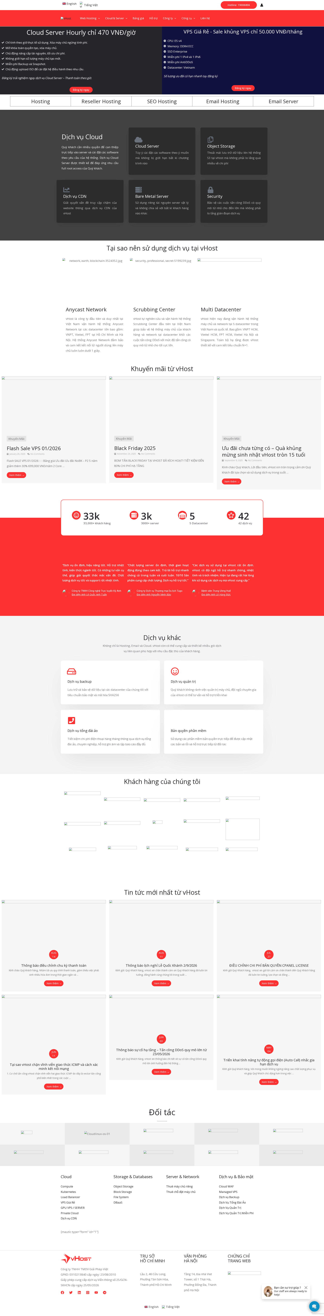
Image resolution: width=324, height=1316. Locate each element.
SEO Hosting (162, 101)
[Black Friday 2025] (161, 403)
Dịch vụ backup (80, 681)
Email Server (283, 101)
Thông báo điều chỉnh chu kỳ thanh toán (53, 965)
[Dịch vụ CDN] (66, 190)
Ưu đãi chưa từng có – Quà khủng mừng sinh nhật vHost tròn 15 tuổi (263, 451)
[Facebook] (62, 1292)
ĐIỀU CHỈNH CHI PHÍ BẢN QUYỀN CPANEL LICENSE (269, 965)
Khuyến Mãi (16, 439)
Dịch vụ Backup (229, 1197)
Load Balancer (70, 1197)
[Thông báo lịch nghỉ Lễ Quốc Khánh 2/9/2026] (161, 927)
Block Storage (123, 1192)
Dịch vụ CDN (74, 196)
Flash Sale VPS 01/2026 (34, 448)
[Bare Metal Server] (138, 190)
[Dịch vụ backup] (72, 671)
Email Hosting (222, 101)
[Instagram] (87, 1292)
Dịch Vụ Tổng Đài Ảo (232, 1202)
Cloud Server (147, 146)
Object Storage (221, 146)
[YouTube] (96, 1292)
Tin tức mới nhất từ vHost (162, 892)
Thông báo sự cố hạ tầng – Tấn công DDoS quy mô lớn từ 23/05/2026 (161, 1052)
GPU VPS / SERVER (73, 1208)
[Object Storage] (210, 139)
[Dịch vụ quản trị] (175, 671)
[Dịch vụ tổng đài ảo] (72, 721)
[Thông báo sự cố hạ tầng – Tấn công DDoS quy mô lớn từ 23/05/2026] (161, 1016)
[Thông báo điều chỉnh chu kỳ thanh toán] (54, 927)
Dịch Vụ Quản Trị (230, 1208)
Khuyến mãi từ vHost (162, 368)
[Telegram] (104, 1292)
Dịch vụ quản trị (183, 681)
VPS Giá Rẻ (68, 1202)
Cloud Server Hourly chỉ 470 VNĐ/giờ (81, 32)
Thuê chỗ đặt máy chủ (180, 1192)
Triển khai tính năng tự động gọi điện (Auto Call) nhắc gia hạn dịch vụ (268, 1062)
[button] (239, 5)
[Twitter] (71, 1292)
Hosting (40, 101)
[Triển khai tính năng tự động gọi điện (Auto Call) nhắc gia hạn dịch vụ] (269, 1022)
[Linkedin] (79, 1292)
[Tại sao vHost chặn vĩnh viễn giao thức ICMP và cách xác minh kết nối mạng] (54, 1024)
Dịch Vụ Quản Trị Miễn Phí (236, 1213)
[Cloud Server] (138, 139)
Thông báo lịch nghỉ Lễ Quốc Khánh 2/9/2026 (161, 965)
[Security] (210, 190)
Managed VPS (228, 1192)
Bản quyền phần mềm (188, 730)
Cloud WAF (226, 1186)
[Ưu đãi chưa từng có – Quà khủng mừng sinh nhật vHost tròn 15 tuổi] (269, 403)
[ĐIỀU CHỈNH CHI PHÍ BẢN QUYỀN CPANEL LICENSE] (269, 927)
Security (214, 196)
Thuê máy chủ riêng (179, 1186)
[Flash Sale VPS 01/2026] (54, 403)
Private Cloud (70, 1213)
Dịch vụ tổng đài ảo (83, 730)
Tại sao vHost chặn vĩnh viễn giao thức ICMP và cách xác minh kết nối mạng (54, 1066)
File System (121, 1197)
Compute (67, 1186)
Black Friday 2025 (135, 448)
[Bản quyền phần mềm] (175, 721)
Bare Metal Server (152, 196)
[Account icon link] (261, 5)
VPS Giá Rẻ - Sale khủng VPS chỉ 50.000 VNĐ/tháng (243, 31)
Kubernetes (68, 1192)
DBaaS (118, 1202)
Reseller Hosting (101, 101)
